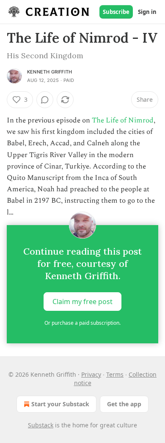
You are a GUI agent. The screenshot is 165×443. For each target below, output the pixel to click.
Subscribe (116, 12)
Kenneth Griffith (49, 72)
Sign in (147, 12)
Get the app (124, 404)
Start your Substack (60, 404)
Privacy (91, 374)
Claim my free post (82, 301)
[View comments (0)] (44, 99)
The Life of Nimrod (123, 120)
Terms (115, 374)
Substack (40, 425)
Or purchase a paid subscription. (82, 322)
